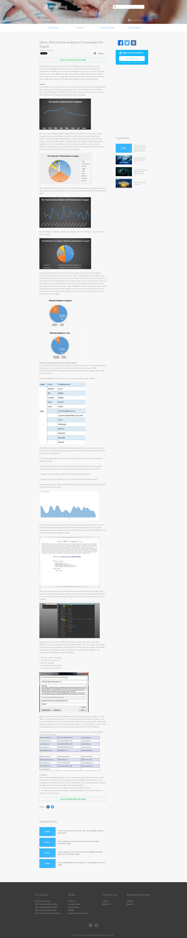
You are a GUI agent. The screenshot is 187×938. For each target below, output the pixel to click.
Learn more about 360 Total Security (73, 60)
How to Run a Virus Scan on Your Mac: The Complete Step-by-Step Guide (81, 832)
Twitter (127, 43)
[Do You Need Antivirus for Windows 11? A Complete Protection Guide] (47, 863)
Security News (134, 27)
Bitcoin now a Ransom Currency (140, 183)
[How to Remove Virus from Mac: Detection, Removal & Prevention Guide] (47, 842)
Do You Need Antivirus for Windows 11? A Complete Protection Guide (81, 863)
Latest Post (53, 27)
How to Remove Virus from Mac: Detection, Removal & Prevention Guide (78, 842)
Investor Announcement (77, 913)
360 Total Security (42, 901)
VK (133, 43)
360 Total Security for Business (47, 913)
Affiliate (130, 901)
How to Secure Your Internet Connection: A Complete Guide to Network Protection (140, 148)
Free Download (132, 58)
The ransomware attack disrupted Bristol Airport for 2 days (141, 171)
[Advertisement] (132, 101)
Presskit (71, 910)
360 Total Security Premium (46, 907)
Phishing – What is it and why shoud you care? (140, 160)
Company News (107, 27)
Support (105, 901)
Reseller (130, 904)
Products (80, 27)
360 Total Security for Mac (45, 910)
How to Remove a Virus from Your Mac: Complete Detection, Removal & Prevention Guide (80, 853)
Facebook (120, 43)
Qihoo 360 (106, 904)
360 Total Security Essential (46, 904)
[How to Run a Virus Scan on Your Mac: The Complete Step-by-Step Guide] (47, 831)
